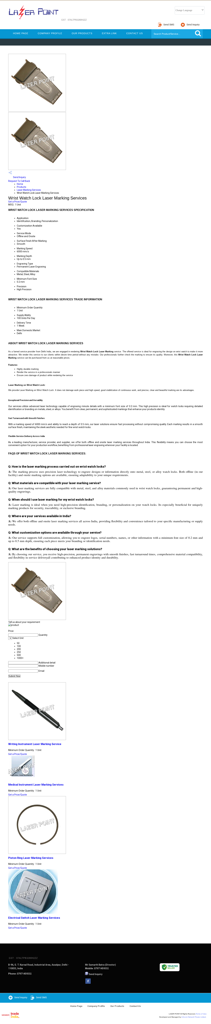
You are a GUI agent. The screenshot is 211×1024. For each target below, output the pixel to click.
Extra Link (109, 33)
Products (21, 187)
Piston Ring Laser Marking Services (30, 857)
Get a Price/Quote (17, 201)
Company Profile (50, 33)
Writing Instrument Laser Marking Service (34, 744)
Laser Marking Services (29, 190)
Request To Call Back (19, 181)
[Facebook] (88, 982)
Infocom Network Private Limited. (193, 1017)
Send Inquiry (19, 177)
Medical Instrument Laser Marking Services (35, 784)
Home (20, 184)
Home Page (20, 33)
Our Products (82, 33)
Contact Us (134, 33)
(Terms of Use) (201, 1014)
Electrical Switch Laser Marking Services (34, 917)
